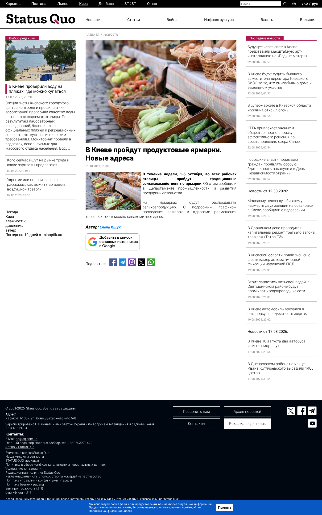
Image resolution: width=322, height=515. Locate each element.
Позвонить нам (196, 411)
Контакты (14, 434)
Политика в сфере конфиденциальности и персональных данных (55, 464)
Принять (224, 507)
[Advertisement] (161, 285)
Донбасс (106, 3)
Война (172, 19)
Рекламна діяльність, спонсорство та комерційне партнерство (53, 476)
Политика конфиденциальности (110, 511)
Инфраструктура (219, 19)
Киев (83, 3)
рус (315, 3)
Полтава (38, 3)
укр (305, 3)
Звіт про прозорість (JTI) (24, 488)
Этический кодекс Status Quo (27, 453)
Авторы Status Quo (19, 447)
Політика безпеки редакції (25, 484)
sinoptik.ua (53, 234)
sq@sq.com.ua (26, 439)
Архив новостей (247, 411)
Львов (62, 3)
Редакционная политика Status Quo (32, 472)
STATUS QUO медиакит (22, 460)
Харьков (13, 3)
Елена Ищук (110, 227)
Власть (267, 19)
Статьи (133, 19)
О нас (152, 3)
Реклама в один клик (247, 423)
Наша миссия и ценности (24, 456)
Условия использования (24, 468)
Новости (93, 19)
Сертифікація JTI (18, 492)
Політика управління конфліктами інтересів (38, 480)
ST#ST (130, 3)
